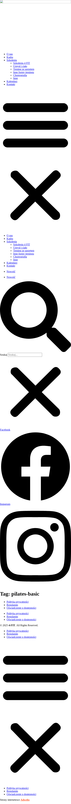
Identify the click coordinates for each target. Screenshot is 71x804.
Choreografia (20, 75)
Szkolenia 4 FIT (21, 63)
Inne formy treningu (23, 72)
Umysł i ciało (20, 66)
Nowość (11, 271)
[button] (35, 159)
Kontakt (11, 84)
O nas (10, 54)
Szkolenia (12, 60)
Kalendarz (12, 81)
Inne (15, 78)
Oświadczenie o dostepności (21, 607)
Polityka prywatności (18, 601)
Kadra (10, 57)
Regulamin (12, 604)
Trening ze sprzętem (23, 69)
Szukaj (3, 354)
